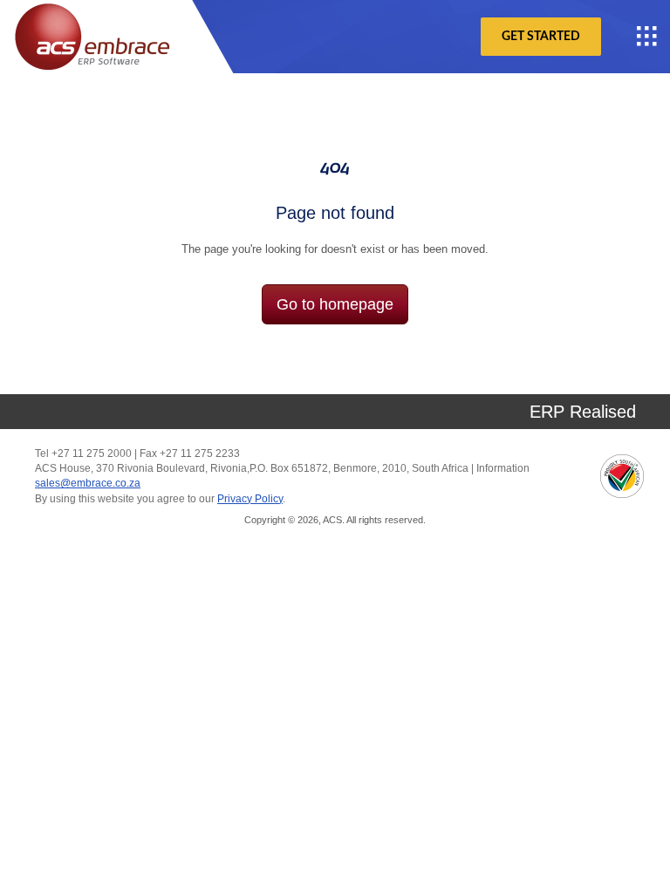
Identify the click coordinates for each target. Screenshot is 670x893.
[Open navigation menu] (647, 37)
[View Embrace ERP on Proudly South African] (622, 476)
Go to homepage (335, 304)
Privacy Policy (250, 499)
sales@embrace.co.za (87, 483)
